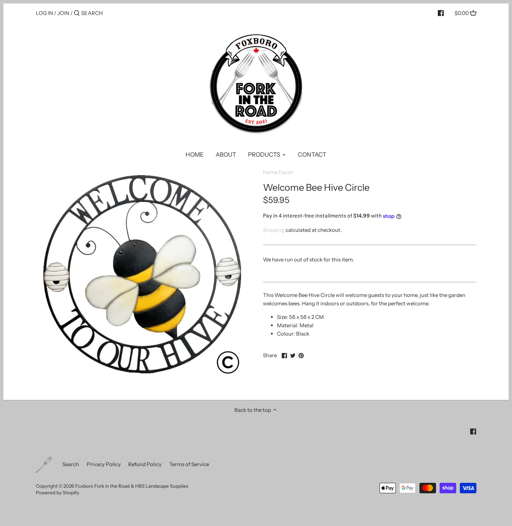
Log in (44, 13)
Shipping (274, 230)
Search (70, 464)
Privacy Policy (104, 464)
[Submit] (77, 13)
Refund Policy (145, 464)
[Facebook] (441, 12)
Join (63, 13)
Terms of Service (189, 464)
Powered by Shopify (57, 492)
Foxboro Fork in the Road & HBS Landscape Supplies (131, 486)
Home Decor (278, 172)
